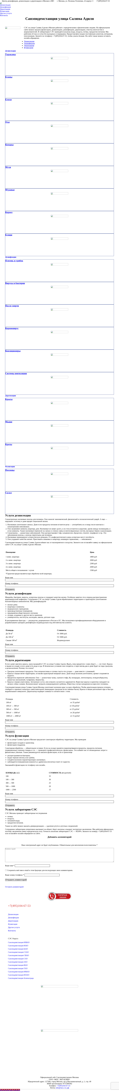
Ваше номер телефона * (14, 875)
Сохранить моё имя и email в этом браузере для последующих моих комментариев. (40, 870)
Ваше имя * (9, 866)
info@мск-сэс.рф (62, 1088)
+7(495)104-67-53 (63, 1086)
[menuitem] (6, 5)
